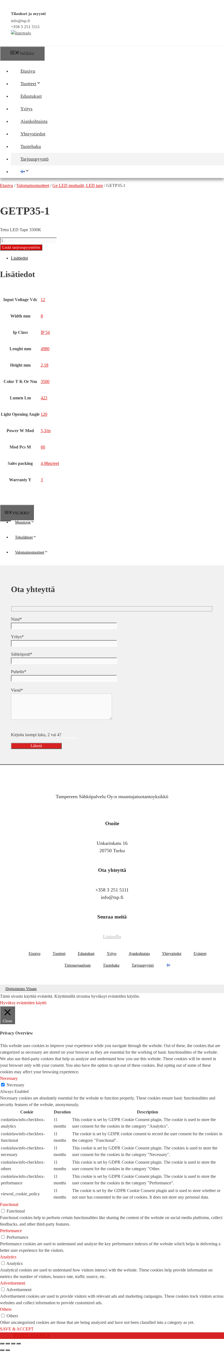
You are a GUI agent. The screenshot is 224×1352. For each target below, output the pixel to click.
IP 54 (45, 332)
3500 (45, 381)
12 (43, 299)
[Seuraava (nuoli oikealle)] (7, 1350)
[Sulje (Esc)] (18, 1343)
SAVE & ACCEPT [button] (17, 1329)
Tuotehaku (30, 146)
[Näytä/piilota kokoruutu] (7, 1343)
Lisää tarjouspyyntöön (21, 247)
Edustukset (31, 96)
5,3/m (46, 430)
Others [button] (5, 1309)
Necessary (15, 1085)
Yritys (26, 108)
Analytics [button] (8, 1257)
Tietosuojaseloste (77, 965)
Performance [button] (11, 1230)
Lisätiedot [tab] (19, 258)
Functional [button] (9, 1204)
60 (43, 447)
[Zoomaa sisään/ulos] (2, 1343)
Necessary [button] (9, 1078)
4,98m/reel (50, 463)
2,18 (44, 365)
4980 (45, 348)
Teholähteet (24, 537)
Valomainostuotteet (29, 552)
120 (44, 414)
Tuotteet (28, 83)
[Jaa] (13, 1343)
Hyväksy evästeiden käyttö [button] (23, 1002)
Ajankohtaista (34, 121)
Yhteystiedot (32, 133)
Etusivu (27, 71)
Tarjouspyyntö (34, 159)
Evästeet (200, 954)
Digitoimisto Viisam (21, 989)
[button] (43, 83)
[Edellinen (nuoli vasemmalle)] (2, 1350)
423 (44, 398)
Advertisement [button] (12, 1283)
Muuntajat (23, 522)
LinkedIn (112, 936)
